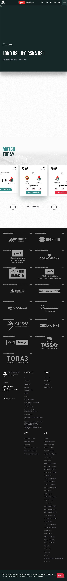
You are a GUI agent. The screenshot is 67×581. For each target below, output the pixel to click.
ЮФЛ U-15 (47, 546)
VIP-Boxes (47, 381)
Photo (26, 396)
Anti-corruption (28, 407)
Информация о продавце (31, 454)
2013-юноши (47, 521)
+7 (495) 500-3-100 (9, 399)
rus (59, 2)
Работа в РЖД (28, 414)
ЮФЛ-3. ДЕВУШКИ (49, 540)
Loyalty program (29, 399)
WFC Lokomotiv (49, 444)
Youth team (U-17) (49, 448)
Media (26, 393)
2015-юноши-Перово (50, 472)
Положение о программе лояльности (31, 403)
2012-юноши (47, 460)
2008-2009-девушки (50, 487)
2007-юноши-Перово (50, 515)
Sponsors (47, 552)
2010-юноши (47, 533)
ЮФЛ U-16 (47, 549)
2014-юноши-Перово (50, 506)
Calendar (27, 381)
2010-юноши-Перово (50, 463)
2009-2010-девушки (50, 466)
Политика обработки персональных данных (30, 410)
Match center (33, 192)
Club (45, 433)
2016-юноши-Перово (50, 497)
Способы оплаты (29, 441)
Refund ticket (48, 387)
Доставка (27, 444)
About (46, 438)
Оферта (46, 384)
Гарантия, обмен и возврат (32, 448)
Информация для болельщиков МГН (33, 418)
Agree (60, 575)
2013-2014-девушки (50, 524)
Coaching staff (28, 390)
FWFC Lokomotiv (49, 451)
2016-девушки (48, 457)
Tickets (47, 373)
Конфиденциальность (30, 451)
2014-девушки (48, 490)
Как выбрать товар (29, 438)
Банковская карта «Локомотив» (53, 558)
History (46, 555)
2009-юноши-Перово (50, 509)
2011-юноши (47, 530)
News (26, 378)
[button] (13, 207)
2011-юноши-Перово (50, 527)
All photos (9, 44)
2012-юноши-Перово (50, 454)
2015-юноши (47, 475)
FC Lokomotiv (28, 373)
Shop (26, 433)
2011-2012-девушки (49, 469)
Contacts (47, 561)
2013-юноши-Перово (50, 518)
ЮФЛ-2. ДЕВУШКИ (49, 543)
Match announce (33, 207)
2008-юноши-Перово (50, 512)
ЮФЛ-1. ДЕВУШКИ (49, 536)
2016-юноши (47, 494)
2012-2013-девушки (49, 481)
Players (26, 387)
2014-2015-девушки (50, 478)
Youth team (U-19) (49, 441)
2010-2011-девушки (49, 484)
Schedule (47, 378)
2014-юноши (47, 503)
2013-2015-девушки (50, 500)
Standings (27, 384)
